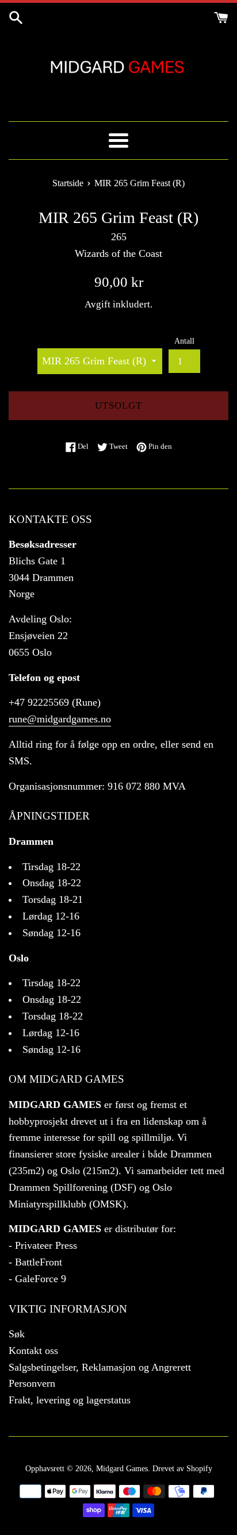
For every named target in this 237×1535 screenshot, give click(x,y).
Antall (184, 340)
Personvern (32, 1383)
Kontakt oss (33, 1350)
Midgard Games (122, 1468)
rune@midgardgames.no (60, 719)
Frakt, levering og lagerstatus (70, 1400)
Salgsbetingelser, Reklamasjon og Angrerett (100, 1367)
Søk (17, 1334)
